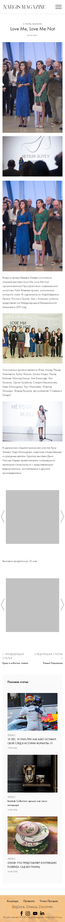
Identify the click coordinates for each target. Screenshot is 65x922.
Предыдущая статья (13, 656)
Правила (29, 901)
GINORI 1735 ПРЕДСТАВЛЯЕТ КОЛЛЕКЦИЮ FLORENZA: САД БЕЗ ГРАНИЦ (32, 865)
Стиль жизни (32, 24)
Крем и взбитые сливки (15, 663)
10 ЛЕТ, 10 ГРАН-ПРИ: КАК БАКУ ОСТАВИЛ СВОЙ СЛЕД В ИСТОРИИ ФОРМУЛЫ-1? (32, 741)
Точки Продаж (49, 901)
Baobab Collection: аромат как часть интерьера (27, 803)
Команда (12, 901)
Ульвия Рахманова (52, 663)
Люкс (12, 735)
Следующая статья (48, 654)
